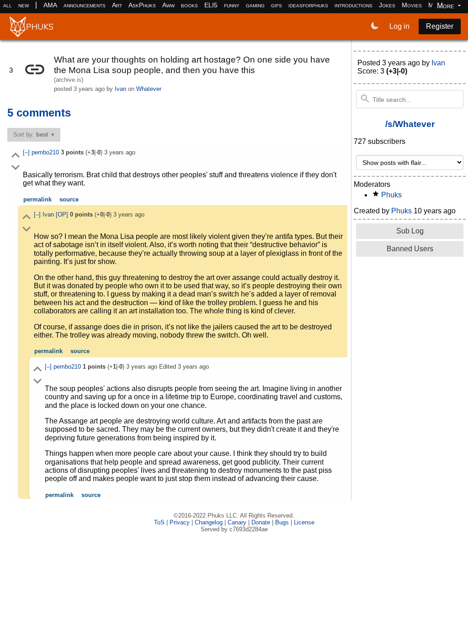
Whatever (148, 88)
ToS (159, 522)
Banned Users (410, 249)
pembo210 (46, 152)
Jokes (387, 5)
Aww (168, 5)
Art (117, 5)
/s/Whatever (410, 124)
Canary (237, 522)
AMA (50, 5)
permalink (37, 199)
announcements (85, 5)
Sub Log (410, 231)
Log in (399, 26)
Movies (412, 5)
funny (231, 5)
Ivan (120, 88)
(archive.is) (68, 79)
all (7, 5)
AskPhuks (142, 5)
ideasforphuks (308, 5)
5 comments (39, 112)
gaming (255, 5)
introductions (353, 5)
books (189, 5)
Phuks (391, 195)
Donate (260, 522)
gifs (276, 5)
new (23, 5)
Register (439, 26)
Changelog (209, 522)
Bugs (282, 522)
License (304, 522)
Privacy (180, 522)
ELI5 (211, 5)
